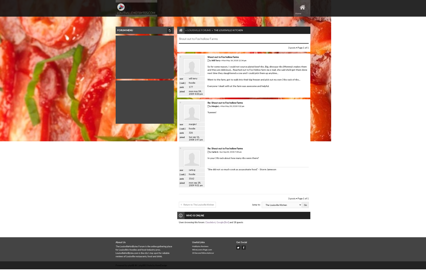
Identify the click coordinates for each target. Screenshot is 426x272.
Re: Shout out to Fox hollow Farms (225, 102)
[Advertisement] (144, 56)
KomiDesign (161, 265)
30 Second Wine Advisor (203, 253)
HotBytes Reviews (200, 246)
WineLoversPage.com (202, 249)
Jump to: (256, 204)
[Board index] (179, 30)
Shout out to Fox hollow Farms (198, 39)
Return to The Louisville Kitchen (199, 204)
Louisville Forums (199, 30)
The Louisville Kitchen (228, 30)
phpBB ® (132, 265)
